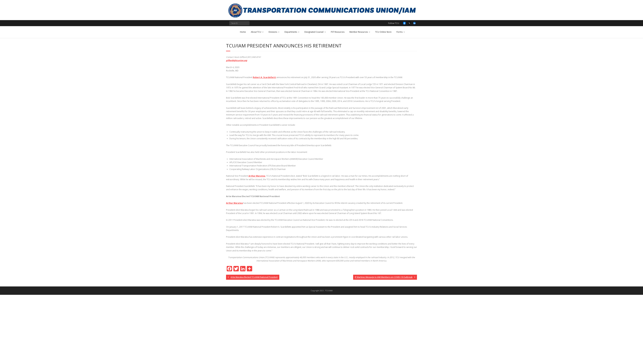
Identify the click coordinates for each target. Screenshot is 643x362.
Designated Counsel (314, 32)
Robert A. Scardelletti (264, 77)
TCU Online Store (383, 32)
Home (243, 32)
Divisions (273, 32)
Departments (290, 32)
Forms (400, 32)
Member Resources (358, 32)
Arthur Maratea (256, 175)
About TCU (256, 32)
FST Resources (337, 32)
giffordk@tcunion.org (236, 60)
